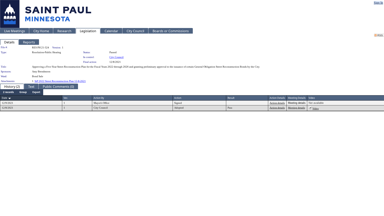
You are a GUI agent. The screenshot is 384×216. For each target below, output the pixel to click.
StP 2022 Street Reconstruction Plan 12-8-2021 (60, 81)
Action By (99, 98)
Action (177, 98)
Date (4, 98)
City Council (116, 57)
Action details (277, 102)
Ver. (66, 98)
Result (231, 98)
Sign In (378, 2)
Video (315, 108)
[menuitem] (8, 92)
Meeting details (296, 107)
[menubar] (21, 92)
